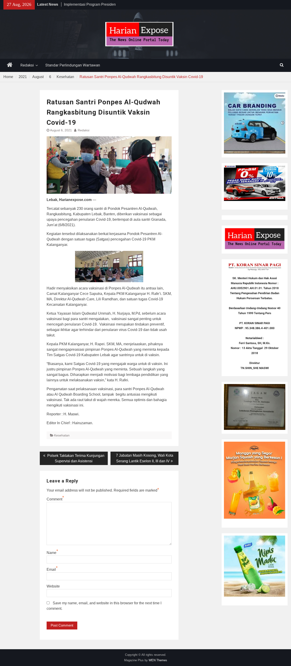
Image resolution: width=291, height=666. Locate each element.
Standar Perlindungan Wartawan (72, 65)
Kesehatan (62, 435)
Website (53, 586)
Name (51, 553)
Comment (54, 499)
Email (51, 569)
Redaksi (27, 65)
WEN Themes (158, 660)
